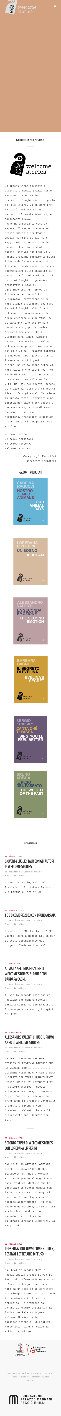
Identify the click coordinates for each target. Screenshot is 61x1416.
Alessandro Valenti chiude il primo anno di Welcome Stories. (29, 1039)
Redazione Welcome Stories (24, 872)
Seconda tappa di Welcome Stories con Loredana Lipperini (29, 1145)
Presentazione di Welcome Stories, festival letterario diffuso (29, 1251)
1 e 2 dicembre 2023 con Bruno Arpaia (30, 915)
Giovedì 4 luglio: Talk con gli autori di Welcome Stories (29, 863)
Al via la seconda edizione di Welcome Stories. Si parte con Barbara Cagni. (26, 974)
